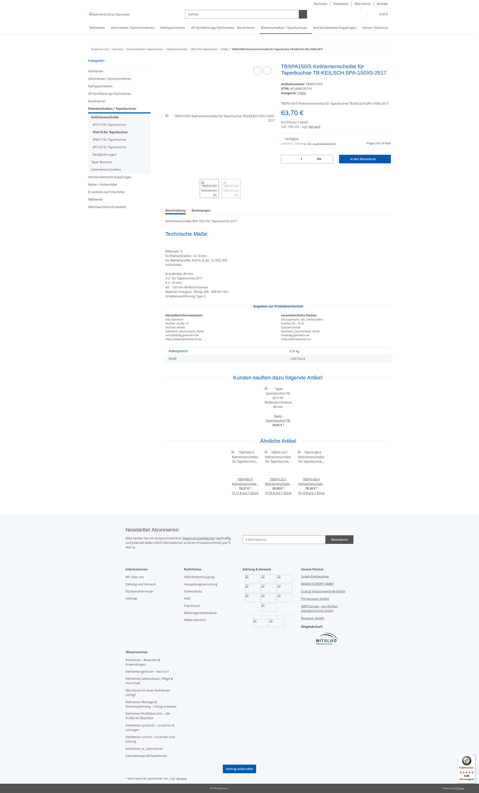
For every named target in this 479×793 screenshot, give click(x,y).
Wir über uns (135, 577)
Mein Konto (363, 4)
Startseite (320, 4)
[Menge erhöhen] (329, 159)
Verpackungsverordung (200, 584)
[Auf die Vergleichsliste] (257, 70)
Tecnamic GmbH (312, 618)
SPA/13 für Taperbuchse (110, 132)
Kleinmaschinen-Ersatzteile (107, 207)
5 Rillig (301, 93)
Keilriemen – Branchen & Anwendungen (143, 662)
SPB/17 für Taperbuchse (109, 140)
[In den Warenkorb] (168, 61)
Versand (314, 127)
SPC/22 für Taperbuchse (109, 147)
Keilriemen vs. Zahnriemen (144, 749)
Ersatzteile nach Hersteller (106, 192)
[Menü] (473, 756)
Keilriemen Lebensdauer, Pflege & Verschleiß (149, 681)
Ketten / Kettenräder (102, 184)
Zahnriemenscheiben (106, 169)
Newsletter (341, 4)
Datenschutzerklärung (198, 538)
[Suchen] (303, 14)
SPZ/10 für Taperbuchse (109, 125)
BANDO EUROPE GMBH (317, 584)
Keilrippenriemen (100, 86)
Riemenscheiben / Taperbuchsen (112, 109)
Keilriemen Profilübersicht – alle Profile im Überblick (148, 716)
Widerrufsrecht (195, 620)
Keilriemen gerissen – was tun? (147, 671)
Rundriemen (97, 101)
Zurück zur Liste (100, 49)
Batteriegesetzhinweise (200, 613)
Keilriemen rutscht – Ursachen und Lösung (150, 739)
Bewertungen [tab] (201, 210)
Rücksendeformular (139, 591)
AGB (187, 598)
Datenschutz (193, 591)
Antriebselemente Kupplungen (109, 177)
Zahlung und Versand (141, 584)
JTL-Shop (459, 788)
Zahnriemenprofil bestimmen (146, 756)
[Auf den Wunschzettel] (267, 70)
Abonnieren (339, 540)
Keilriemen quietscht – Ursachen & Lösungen (150, 727)
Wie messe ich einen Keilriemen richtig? (148, 692)
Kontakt (382, 4)
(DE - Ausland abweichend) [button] (321, 143)
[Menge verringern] (285, 159)
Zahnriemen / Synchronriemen (110, 79)
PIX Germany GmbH (315, 599)
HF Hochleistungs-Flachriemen (109, 94)
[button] (360, 14)
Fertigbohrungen (105, 155)
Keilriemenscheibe (105, 117)
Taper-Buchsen (101, 162)
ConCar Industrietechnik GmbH (323, 591)
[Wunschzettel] (367, 14)
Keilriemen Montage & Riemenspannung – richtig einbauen (151, 704)
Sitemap (131, 598)
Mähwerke (95, 199)
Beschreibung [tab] (175, 210)
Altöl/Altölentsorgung (199, 577)
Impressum (192, 606)
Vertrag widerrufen (239, 769)
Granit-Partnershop (315, 576)
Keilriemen (95, 71)
